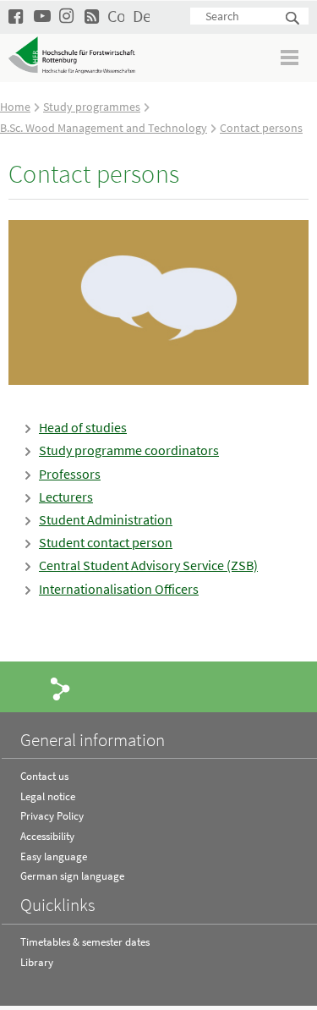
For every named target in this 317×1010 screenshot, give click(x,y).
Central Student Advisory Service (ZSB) (148, 565)
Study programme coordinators (129, 450)
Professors (70, 473)
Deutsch (141, 15)
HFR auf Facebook (16, 15)
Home (15, 106)
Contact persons (261, 127)
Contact (115, 15)
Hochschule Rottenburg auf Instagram (67, 15)
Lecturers (66, 496)
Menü (290, 57)
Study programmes (91, 106)
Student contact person (105, 542)
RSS (93, 15)
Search (293, 19)
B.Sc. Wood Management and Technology (103, 127)
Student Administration (105, 519)
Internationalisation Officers (119, 588)
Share (61, 687)
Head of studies (83, 427)
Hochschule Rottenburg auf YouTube (42, 15)
